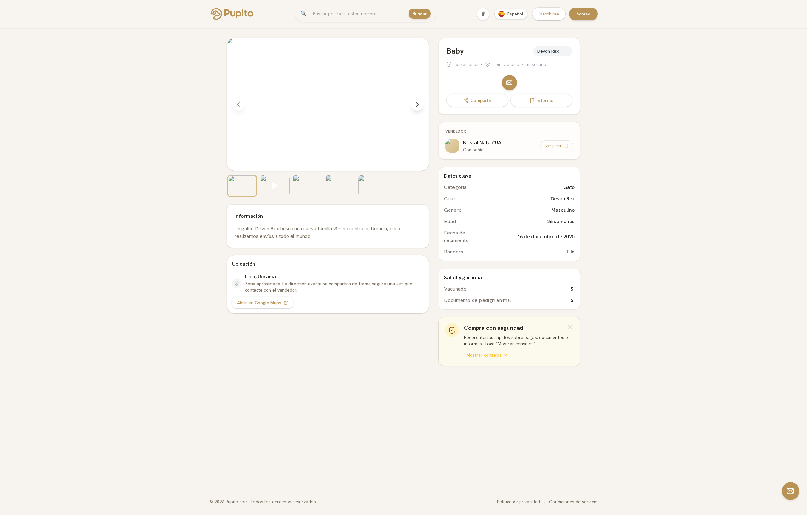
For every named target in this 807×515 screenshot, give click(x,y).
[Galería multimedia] (328, 117)
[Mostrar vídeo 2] (275, 186)
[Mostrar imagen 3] (308, 186)
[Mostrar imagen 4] (340, 186)
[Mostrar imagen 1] (242, 186)
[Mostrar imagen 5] (373, 186)
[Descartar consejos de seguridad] (570, 327)
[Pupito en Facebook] (483, 14)
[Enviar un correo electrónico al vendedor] (509, 82)
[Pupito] (231, 14)
